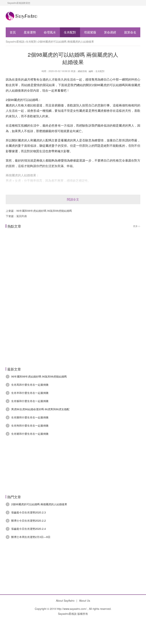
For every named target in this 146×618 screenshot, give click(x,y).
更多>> (136, 226)
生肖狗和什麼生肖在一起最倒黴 (29, 425)
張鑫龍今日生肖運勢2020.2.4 (28, 529)
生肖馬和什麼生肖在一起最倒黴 (29, 384)
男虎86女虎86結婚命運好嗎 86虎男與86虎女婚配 (40, 409)
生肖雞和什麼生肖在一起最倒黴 (29, 417)
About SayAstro (65, 600)
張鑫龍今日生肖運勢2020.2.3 (28, 512)
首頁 (13, 32)
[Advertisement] (73, 272)
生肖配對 (70, 32)
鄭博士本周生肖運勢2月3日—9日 (30, 537)
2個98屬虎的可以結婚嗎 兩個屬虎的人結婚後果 (66, 41)
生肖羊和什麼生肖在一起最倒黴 (29, 393)
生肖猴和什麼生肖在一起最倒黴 (29, 401)
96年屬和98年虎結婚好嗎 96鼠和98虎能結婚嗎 (44, 211)
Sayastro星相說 (15, 41)
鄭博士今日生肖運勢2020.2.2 (28, 520)
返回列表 (21, 216)
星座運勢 (30, 32)
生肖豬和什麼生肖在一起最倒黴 (29, 434)
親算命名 (130, 32)
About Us (84, 600)
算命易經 (110, 32)
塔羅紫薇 (90, 32)
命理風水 (50, 32)
